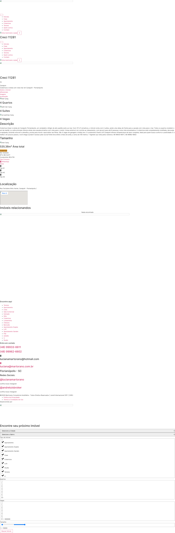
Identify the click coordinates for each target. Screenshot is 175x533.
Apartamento (8, 21)
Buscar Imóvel (6, 531)
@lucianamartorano (12, 379)
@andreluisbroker (11, 387)
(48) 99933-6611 (10, 347)
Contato (6, 30)
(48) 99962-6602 (11, 351)
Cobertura (7, 23)
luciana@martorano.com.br (16, 366)
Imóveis (6, 17)
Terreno (6, 25)
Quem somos (8, 28)
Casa (5, 19)
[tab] (87, 167)
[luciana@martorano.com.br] (0, 363)
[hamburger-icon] (1, 15)
